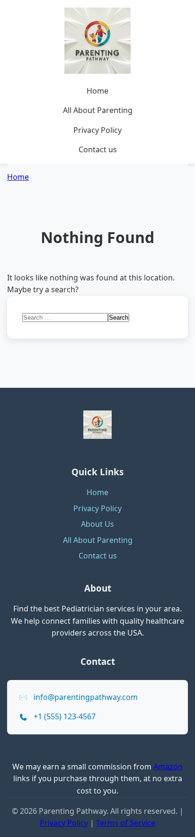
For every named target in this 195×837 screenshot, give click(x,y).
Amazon (168, 766)
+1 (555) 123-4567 (65, 716)
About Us (97, 524)
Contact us (98, 149)
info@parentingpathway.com (86, 697)
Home (97, 91)
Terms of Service (125, 823)
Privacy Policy (97, 130)
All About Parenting (98, 110)
